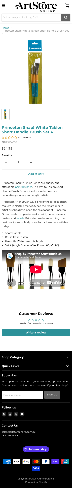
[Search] (65, 17)
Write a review (36, 332)
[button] (9, 137)
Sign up (52, 394)
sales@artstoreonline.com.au (18, 431)
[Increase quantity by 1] (31, 162)
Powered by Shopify (36, 482)
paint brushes (23, 186)
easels (20, 218)
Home (5, 27)
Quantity (7, 155)
